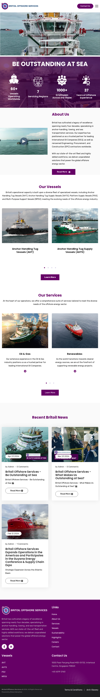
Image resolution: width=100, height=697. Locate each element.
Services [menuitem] (56, 623)
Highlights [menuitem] (56, 637)
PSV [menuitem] (3, 672)
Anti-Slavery (92, 690)
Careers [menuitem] (55, 642)
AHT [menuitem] (4, 662)
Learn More (50, 277)
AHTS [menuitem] (4, 667)
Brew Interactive (16, 692)
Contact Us (85, 6)
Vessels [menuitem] (55, 628)
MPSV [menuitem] (4, 676)
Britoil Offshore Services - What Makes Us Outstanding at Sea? (73, 475)
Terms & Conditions (73, 690)
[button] (44, 267)
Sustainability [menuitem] (58, 633)
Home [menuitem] (54, 614)
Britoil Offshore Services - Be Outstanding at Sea (23, 473)
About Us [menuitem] (56, 619)
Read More (62, 172)
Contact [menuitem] (55, 647)
